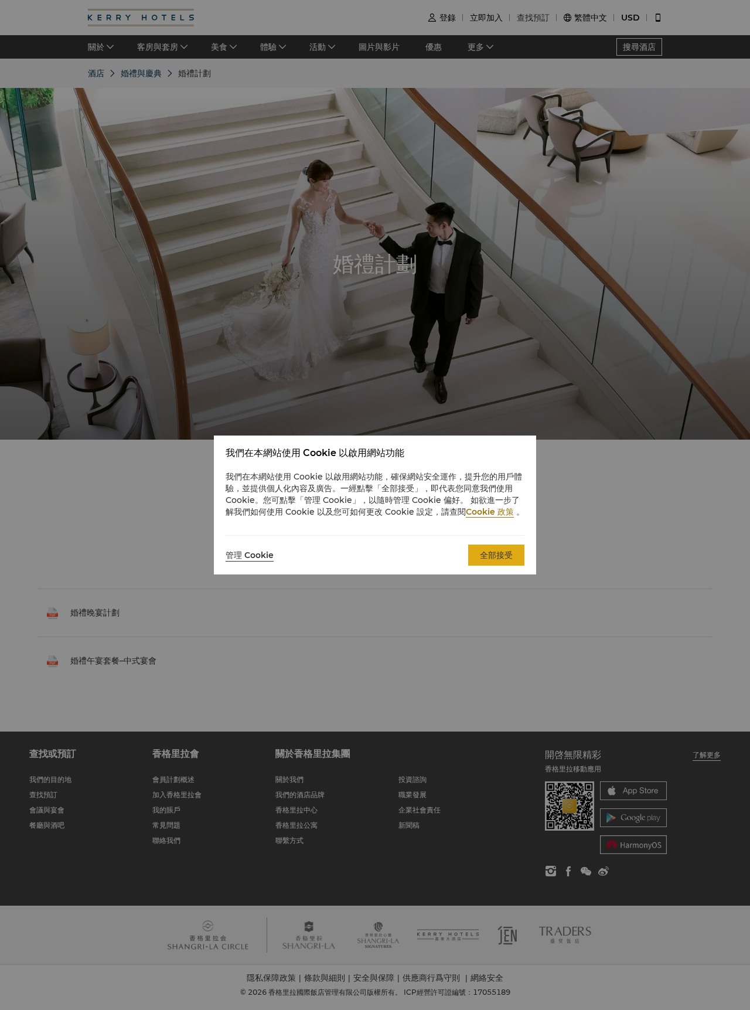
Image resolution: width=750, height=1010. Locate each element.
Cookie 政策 (490, 511)
